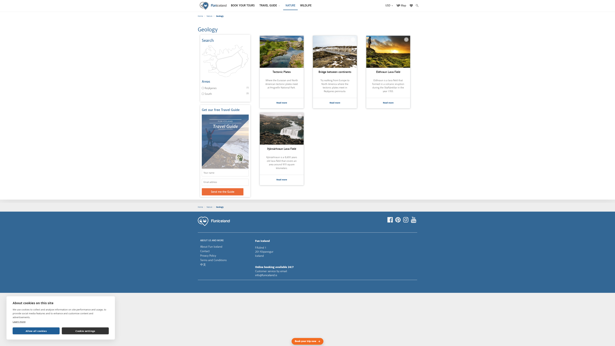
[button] (389, 6)
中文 (203, 264)
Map (403, 5)
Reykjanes (211, 88)
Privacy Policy (208, 255)
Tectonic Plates (282, 72)
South (208, 94)
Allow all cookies (36, 331)
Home (200, 16)
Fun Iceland (213, 6)
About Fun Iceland (211, 246)
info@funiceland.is (266, 275)
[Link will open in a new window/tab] (390, 220)
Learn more (19, 321)
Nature (209, 16)
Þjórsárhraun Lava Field (281, 149)
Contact (205, 251)
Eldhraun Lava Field (388, 72)
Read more (281, 102)
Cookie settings (85, 331)
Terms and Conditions (213, 260)
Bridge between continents (335, 72)
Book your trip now (305, 341)
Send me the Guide (222, 192)
